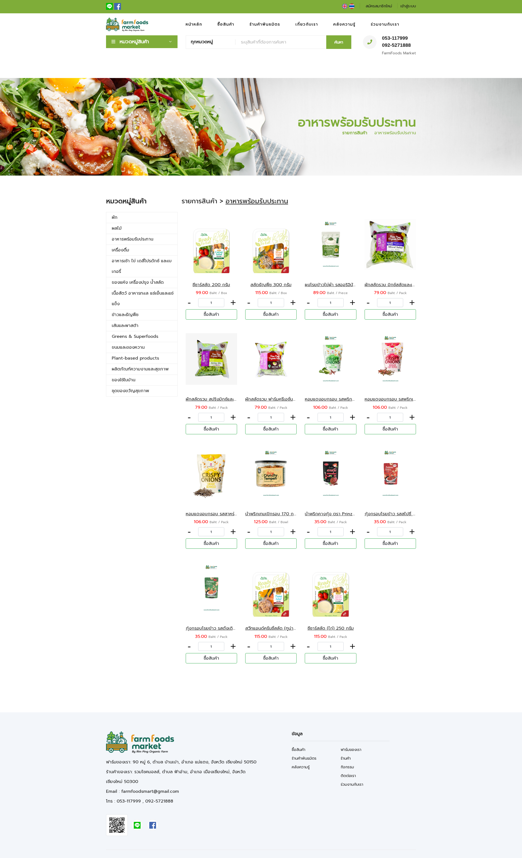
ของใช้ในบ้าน (123, 380)
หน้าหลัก (194, 24)
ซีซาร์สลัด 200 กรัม (211, 285)
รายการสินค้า (354, 133)
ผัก (114, 217)
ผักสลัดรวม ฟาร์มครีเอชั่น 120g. (275, 399)
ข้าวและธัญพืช (125, 314)
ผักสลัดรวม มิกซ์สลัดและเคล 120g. (397, 285)
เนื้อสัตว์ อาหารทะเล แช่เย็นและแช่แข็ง (142, 298)
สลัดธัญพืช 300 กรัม (270, 285)
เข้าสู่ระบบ (408, 6)
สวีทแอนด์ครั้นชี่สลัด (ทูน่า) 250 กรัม (279, 628)
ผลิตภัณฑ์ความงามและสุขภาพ (140, 369)
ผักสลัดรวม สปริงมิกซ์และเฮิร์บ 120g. (221, 399)
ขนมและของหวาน (128, 347)
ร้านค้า (346, 758)
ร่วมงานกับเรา (385, 24)
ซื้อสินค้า (225, 24)
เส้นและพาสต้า (125, 325)
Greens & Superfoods (135, 336)
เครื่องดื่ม (120, 250)
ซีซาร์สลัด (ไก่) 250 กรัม (330, 628)
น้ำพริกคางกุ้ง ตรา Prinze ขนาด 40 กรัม (344, 514)
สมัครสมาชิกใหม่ (379, 6)
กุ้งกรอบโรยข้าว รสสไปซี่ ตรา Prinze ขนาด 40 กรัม (414, 514)
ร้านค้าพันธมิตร (265, 24)
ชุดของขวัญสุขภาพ (130, 391)
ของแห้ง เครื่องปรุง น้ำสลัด (138, 282)
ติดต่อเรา (348, 776)
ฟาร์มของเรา (351, 750)
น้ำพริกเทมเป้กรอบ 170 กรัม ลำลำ (277, 514)
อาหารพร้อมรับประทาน (132, 239)
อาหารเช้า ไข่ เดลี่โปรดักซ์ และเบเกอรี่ (142, 266)
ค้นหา (338, 42)
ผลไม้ (117, 228)
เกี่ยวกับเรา (307, 24)
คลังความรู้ (344, 24)
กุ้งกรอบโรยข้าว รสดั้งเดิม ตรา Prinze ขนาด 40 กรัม (237, 628)
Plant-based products (135, 358)
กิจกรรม (347, 767)
